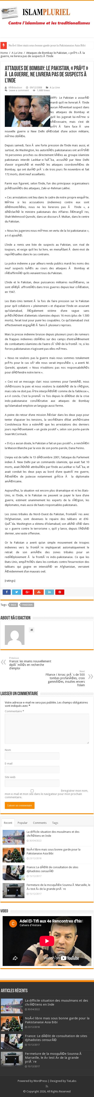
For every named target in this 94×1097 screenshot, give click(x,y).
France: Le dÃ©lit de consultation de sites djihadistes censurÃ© (46, 45)
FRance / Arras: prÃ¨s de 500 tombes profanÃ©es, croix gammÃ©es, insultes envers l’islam (65, 678)
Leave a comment (19, 90)
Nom (8, 750)
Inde (13, 605)
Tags (55, 822)
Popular (23, 822)
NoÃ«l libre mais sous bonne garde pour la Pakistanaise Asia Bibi (57, 1020)
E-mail (8, 763)
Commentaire (14, 711)
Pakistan (27, 605)
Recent (8, 822)
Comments (40, 822)
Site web (10, 777)
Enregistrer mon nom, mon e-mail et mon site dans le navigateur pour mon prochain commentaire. (46, 794)
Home (4, 52)
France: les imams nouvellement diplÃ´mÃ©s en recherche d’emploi (30, 663)
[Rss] (47, 1086)
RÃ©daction (15, 87)
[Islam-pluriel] (47, 18)
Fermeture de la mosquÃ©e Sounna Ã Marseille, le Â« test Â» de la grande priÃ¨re (53, 1058)
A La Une (17, 52)
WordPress (40, 1081)
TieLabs (71, 1081)
